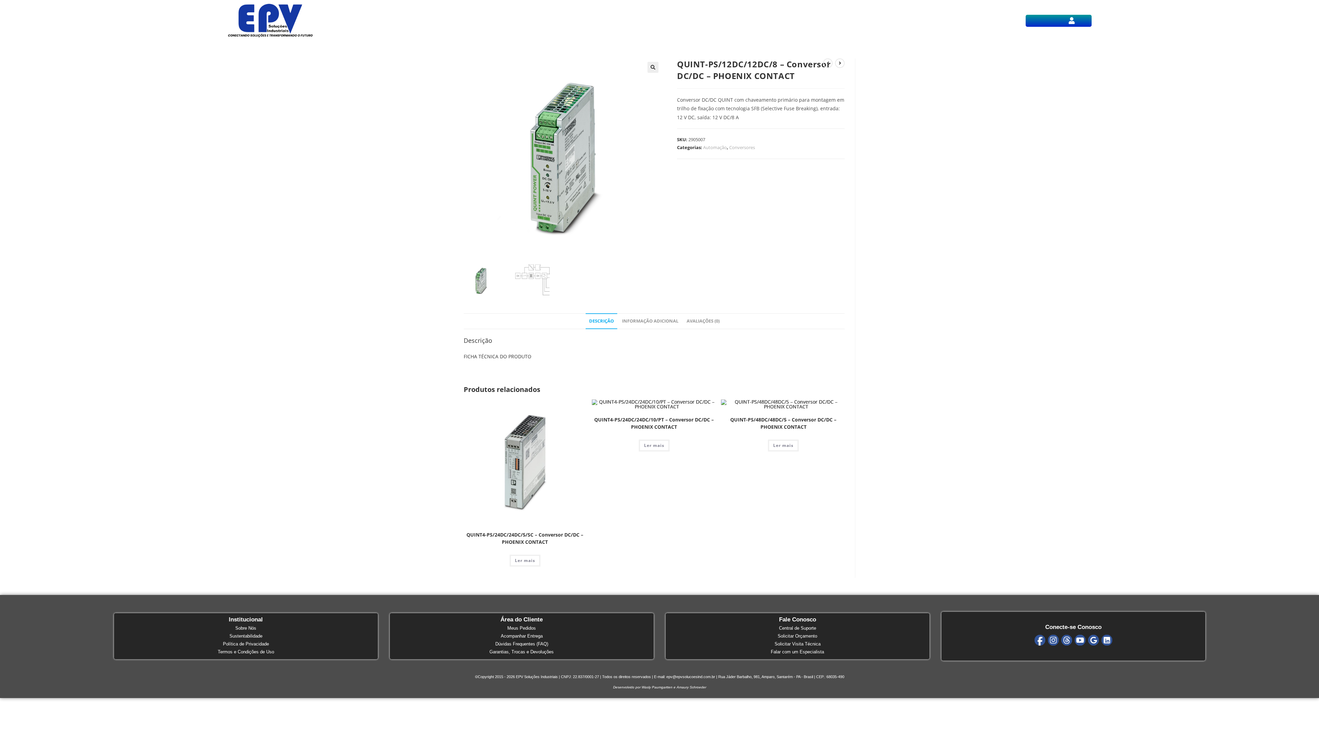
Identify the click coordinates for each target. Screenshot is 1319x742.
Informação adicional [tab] (650, 321)
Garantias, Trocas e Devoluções (521, 651)
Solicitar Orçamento (797, 636)
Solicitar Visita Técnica (798, 644)
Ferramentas (703, 20)
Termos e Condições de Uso (246, 651)
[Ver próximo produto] (840, 63)
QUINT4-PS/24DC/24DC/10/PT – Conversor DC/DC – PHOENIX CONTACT (654, 423)
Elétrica (601, 20)
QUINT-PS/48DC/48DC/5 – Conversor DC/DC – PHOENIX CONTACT (783, 423)
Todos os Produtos (565, 20)
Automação (629, 20)
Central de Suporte (797, 628)
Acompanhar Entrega (522, 636)
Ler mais (525, 560)
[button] (1072, 19)
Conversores (742, 147)
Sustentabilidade (245, 636)
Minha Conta (1072, 20)
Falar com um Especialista (797, 651)
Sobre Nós (245, 628)
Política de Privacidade (246, 644)
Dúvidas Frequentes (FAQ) (521, 644)
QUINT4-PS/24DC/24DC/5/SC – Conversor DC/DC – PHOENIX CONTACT (524, 538)
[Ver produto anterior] (828, 63)
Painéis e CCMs (665, 20)
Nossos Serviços (777, 20)
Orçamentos (737, 20)
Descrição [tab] (601, 321)
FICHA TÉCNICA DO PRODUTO (497, 356)
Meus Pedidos (521, 628)
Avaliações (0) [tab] (703, 321)
